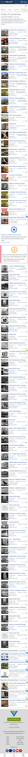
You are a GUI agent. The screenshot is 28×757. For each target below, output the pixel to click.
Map (5, 756)
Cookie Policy (20, 744)
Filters (23, 756)
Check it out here (5, 242)
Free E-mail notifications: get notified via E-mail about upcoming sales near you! (14, 732)
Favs (4, 9)
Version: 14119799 (14, 727)
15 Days (24, 9)
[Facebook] (7, 750)
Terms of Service (20, 737)
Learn (7, 738)
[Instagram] (13, 750)
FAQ (8, 737)
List (14, 756)
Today (9, 9)
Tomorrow (17, 9)
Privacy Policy (20, 738)
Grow (7, 740)
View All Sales (23, 650)
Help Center (20, 742)
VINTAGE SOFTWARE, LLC (18, 722)
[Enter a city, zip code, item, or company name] (26, 6)
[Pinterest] (20, 750)
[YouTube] (17, 750)
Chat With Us (15, 719)
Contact (8, 744)
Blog (8, 742)
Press (20, 740)
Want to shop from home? (11, 235)
